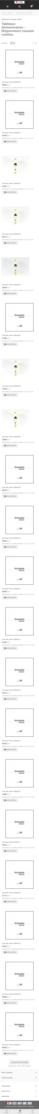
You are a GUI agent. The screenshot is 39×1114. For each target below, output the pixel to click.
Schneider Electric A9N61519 (11, 943)
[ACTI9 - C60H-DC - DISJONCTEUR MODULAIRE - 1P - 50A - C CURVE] (20, 875)
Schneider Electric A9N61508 (11, 437)
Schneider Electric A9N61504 (11, 285)
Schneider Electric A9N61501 (11, 133)
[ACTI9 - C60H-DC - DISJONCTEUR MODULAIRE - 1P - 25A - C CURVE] (20, 672)
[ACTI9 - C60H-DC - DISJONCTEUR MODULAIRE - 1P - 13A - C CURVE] (20, 469)
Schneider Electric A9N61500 (11, 82)
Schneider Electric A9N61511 (11, 589)
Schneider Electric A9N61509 (11, 487)
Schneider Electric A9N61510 (11, 538)
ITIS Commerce (29, 1106)
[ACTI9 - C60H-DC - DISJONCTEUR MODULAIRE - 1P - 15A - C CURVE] (20, 520)
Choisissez (5, 43)
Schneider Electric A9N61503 (11, 234)
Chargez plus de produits (19, 1062)
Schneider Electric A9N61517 (11, 842)
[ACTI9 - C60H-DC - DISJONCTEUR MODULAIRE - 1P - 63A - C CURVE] (20, 925)
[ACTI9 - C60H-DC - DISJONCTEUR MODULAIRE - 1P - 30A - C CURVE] (20, 723)
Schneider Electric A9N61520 (11, 994)
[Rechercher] (20, 6)
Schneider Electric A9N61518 (11, 893)
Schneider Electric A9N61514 (11, 741)
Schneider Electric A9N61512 (11, 639)
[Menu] (8, 6)
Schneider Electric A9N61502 (11, 183)
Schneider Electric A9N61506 (11, 386)
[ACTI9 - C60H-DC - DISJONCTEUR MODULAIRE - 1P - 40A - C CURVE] (20, 824)
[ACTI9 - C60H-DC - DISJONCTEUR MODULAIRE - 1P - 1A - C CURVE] (20, 115)
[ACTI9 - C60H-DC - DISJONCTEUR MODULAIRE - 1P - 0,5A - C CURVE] (20, 64)
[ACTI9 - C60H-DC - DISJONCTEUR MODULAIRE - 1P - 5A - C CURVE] (20, 317)
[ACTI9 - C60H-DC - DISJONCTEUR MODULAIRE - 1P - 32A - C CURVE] (20, 773)
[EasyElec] (20, 2)
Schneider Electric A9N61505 (11, 335)
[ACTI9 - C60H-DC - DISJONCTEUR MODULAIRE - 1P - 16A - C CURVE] (20, 571)
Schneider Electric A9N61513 (11, 690)
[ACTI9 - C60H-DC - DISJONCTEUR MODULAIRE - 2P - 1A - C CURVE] (20, 1027)
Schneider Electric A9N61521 (11, 1045)
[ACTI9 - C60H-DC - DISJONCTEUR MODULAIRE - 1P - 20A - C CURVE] (20, 621)
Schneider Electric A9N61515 (11, 791)
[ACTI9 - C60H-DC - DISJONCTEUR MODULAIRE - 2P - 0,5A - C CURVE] (20, 976)
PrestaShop (19, 1106)
